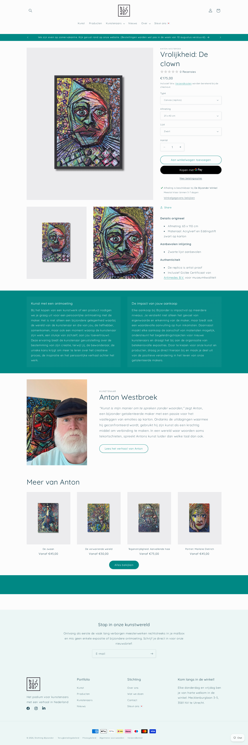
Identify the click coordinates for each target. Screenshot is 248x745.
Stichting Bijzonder (44, 738)
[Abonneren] (152, 653)
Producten (83, 693)
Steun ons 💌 (135, 706)
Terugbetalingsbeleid (68, 738)
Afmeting (165, 108)
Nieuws (81, 706)
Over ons (133, 687)
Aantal (164, 140)
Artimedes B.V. (174, 277)
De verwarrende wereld (99, 548)
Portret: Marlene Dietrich (199, 548)
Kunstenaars (84, 700)
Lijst (162, 124)
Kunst (80, 687)
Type (163, 93)
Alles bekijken (124, 565)
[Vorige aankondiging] (27, 37)
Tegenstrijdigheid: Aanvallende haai (149, 548)
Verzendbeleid (135, 738)
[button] (30, 11)
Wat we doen (135, 693)
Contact (132, 700)
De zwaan (48, 548)
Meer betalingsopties (191, 178)
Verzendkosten (183, 83)
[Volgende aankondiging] (220, 37)
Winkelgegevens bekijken (179, 197)
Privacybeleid (89, 738)
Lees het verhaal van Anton (124, 448)
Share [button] (167, 207)
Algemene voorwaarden (112, 738)
